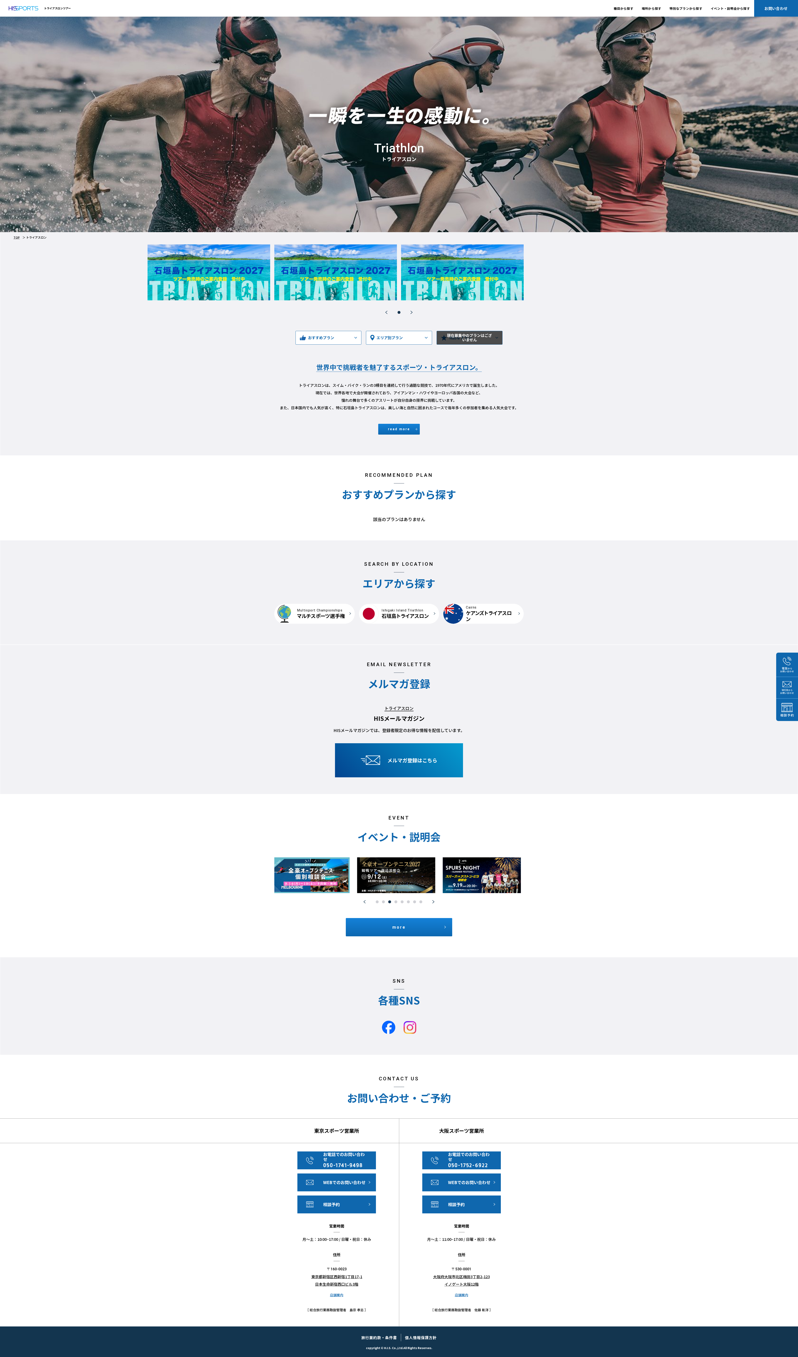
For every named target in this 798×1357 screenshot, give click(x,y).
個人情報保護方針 (420, 1337)
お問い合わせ (776, 8)
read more (399, 429)
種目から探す (623, 8)
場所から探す (651, 8)
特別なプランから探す (686, 8)
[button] (386, 312)
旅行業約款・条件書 (379, 1337)
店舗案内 (336, 1294)
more (399, 927)
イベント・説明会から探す (730, 8)
